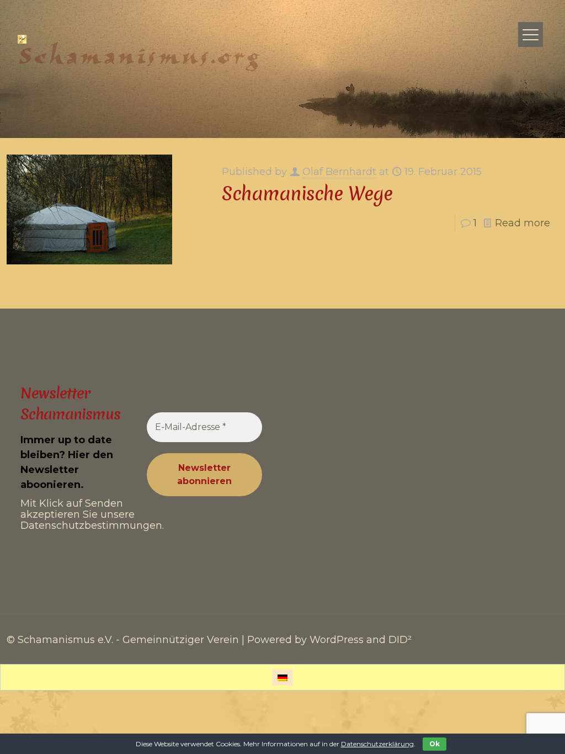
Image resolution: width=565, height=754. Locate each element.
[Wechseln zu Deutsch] (282, 678)
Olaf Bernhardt (339, 172)
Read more (522, 223)
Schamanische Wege (307, 193)
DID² (400, 640)
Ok (434, 744)
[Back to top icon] (512, 731)
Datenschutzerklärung (377, 744)
